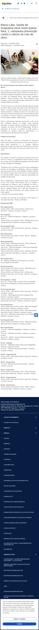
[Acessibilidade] (21, 3)
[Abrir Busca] (36, 3)
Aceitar (19, 624)
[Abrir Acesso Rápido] (27, 3)
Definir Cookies (19, 619)
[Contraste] (18, 3)
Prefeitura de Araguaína (12, 8)
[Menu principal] (3, 9)
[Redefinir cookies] (24, 3)
